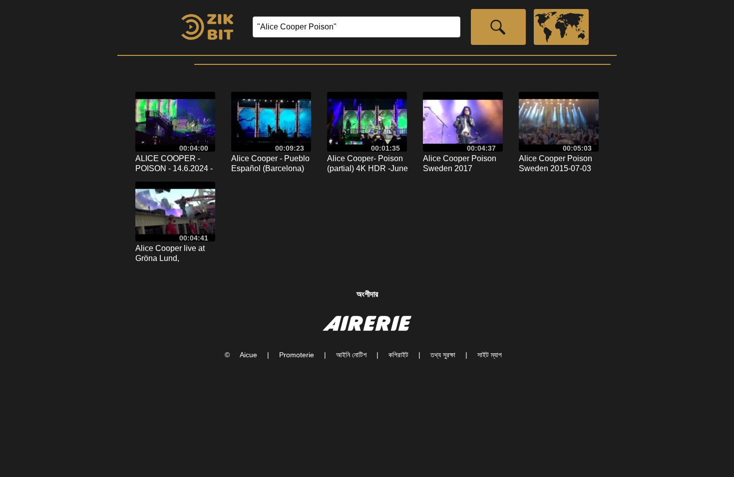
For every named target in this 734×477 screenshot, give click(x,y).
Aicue (248, 355)
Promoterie (296, 355)
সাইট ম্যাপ (489, 355)
